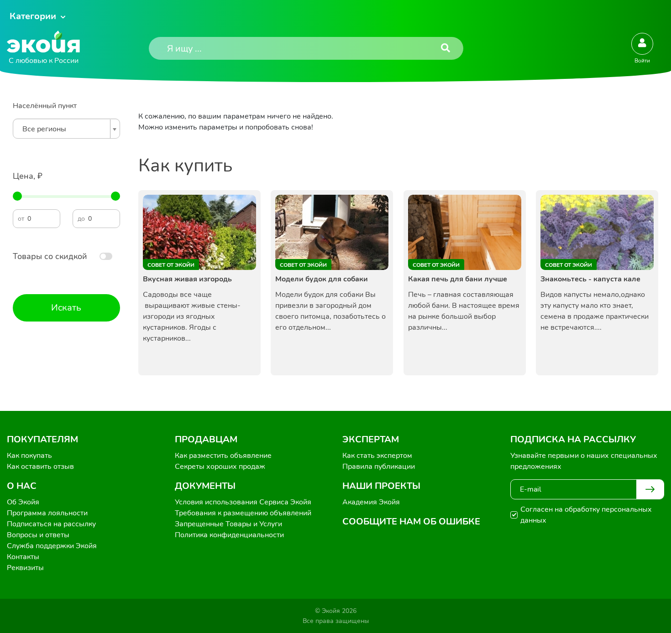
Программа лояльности (47, 513)
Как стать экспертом (377, 456)
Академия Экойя (371, 502)
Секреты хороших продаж (220, 467)
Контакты (23, 557)
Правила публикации (378, 467)
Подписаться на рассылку (51, 524)
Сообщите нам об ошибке (411, 521)
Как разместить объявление (223, 456)
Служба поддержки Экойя (52, 546)
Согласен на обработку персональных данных (586, 514)
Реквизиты (25, 568)
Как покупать (29, 456)
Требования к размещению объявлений (243, 513)
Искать (66, 307)
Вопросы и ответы (38, 535)
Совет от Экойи (170, 265)
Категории (33, 16)
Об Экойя (23, 502)
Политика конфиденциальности (229, 535)
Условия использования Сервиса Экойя (243, 502)
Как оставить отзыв (40, 467)
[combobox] (66, 129)
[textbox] (64, 129)
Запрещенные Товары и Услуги (228, 524)
